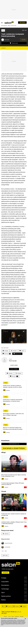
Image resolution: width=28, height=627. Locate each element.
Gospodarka (5, 581)
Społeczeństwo (6, 596)
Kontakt (21, 616)
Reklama (17, 616)
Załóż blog (5, 572)
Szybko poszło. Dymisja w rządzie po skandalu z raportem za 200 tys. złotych (13, 464)
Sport (3, 592)
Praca (13, 616)
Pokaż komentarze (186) (14, 443)
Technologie (5, 589)
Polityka (23, 39)
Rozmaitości (5, 585)
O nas (9, 616)
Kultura (3, 599)
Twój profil (22, 22)
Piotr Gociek (13, 25)
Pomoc (5, 616)
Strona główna (4, 25)
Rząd (4, 452)
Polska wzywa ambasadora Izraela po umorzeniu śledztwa (13, 504)
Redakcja (8, 390)
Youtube (24, 606)
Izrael (4, 491)
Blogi (9, 25)
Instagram (17, 606)
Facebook (10, 606)
